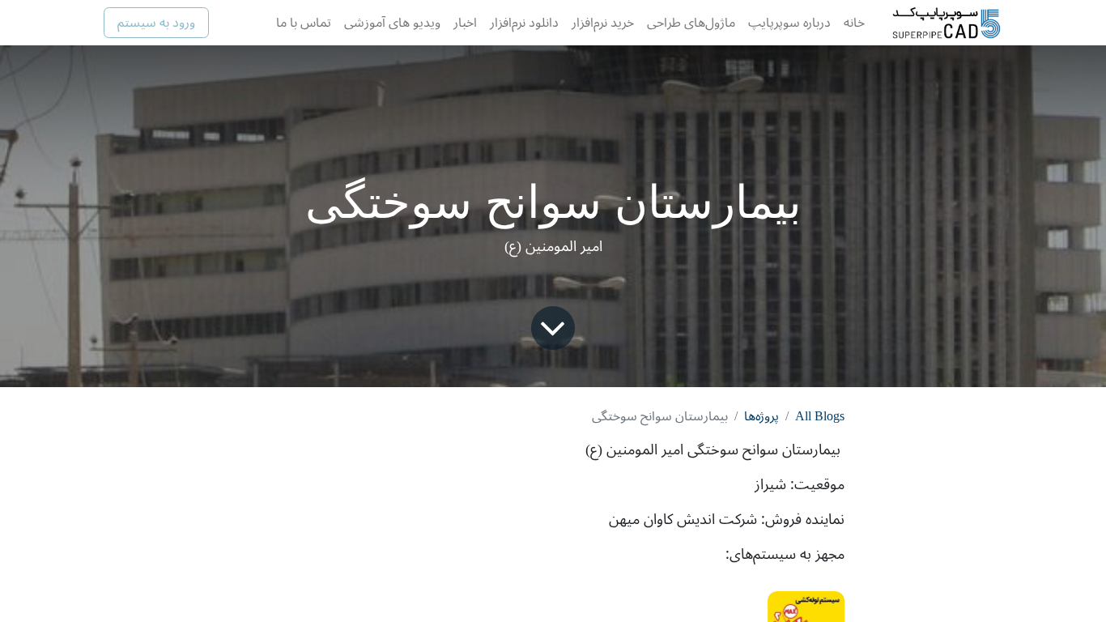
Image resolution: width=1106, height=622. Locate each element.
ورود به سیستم (156, 22)
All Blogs (819, 416)
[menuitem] (854, 22)
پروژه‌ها (761, 416)
